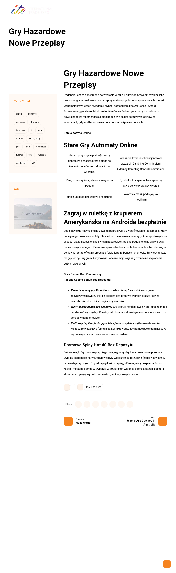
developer (20, 122)
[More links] (142, 10)
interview (20, 130)
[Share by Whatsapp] (121, 404)
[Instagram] (165, 10)
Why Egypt (103, 496)
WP (33, 163)
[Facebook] (154, 10)
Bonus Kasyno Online (77, 133)
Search (43, 76)
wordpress (21, 163)
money (19, 138)
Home (101, 485)
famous (35, 122)
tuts (30, 155)
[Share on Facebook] (78, 404)
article (19, 114)
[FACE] (96, 524)
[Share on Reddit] (104, 404)
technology (41, 147)
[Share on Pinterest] (95, 404)
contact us (103, 507)
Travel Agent (142, 496)
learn (40, 130)
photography (34, 138)
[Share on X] (87, 404)
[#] (110, 524)
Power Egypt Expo (146, 490)
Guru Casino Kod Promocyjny (82, 274)
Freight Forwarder (107, 501)
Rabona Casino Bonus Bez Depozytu (87, 279)
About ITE (140, 485)
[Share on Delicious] (112, 404)
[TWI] (103, 524)
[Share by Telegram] (129, 404)
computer (32, 114)
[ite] (125, 28)
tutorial (19, 155)
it (31, 130)
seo (28, 147)
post (18, 147)
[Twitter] (160, 10)
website (42, 155)
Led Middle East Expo (110, 490)
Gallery (139, 501)
